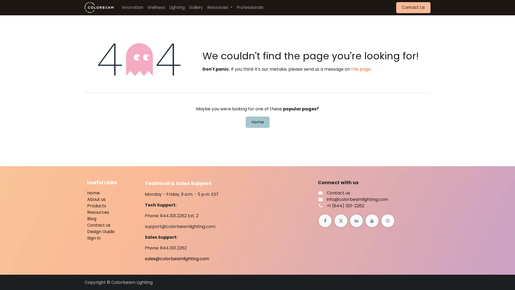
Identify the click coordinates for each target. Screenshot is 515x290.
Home (257, 122)
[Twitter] (340, 220)
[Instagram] (387, 220)
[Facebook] (325, 220)
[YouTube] (372, 220)
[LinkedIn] (356, 220)
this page (361, 69)
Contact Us (413, 7)
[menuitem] (132, 7)
